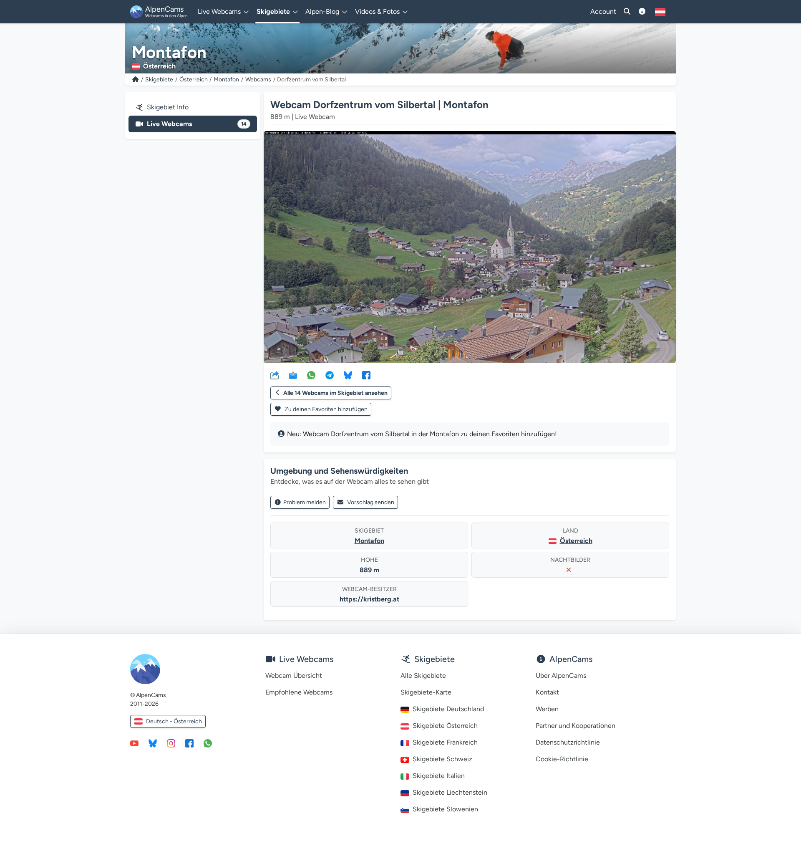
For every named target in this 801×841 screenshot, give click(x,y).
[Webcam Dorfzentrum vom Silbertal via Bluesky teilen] (348, 375)
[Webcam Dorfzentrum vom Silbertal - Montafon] (470, 247)
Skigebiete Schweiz (442, 759)
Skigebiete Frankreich (445, 742)
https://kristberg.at (369, 599)
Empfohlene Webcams (298, 692)
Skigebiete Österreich (445, 726)
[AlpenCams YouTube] (134, 743)
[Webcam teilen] (274, 375)
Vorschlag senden (370, 502)
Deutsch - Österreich (174, 721)
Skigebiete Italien (439, 776)
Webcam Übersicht (293, 675)
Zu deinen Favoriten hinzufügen (325, 409)
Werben (547, 709)
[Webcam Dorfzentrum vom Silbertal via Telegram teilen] (329, 375)
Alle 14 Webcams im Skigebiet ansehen (335, 393)
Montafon (226, 79)
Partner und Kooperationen (575, 726)
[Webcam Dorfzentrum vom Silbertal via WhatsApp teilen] (311, 375)
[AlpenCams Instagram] (171, 743)
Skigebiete (159, 79)
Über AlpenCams (561, 675)
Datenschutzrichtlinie (568, 742)
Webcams (258, 79)
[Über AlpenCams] (642, 11)
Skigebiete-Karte (425, 692)
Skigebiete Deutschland (448, 709)
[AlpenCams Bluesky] (153, 743)
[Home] (135, 79)
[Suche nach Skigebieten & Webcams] (627, 11)
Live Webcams (197, 124)
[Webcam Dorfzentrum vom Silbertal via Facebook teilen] (366, 375)
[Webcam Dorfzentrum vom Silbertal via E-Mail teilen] (293, 375)
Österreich (193, 79)
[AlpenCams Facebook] (189, 743)
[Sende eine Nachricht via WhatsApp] (208, 743)
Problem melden (304, 502)
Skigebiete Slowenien (445, 809)
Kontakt (547, 692)
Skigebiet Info (168, 107)
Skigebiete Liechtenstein (450, 792)
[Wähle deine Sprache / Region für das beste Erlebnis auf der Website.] (660, 11)
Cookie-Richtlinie (562, 759)
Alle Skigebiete (423, 675)
